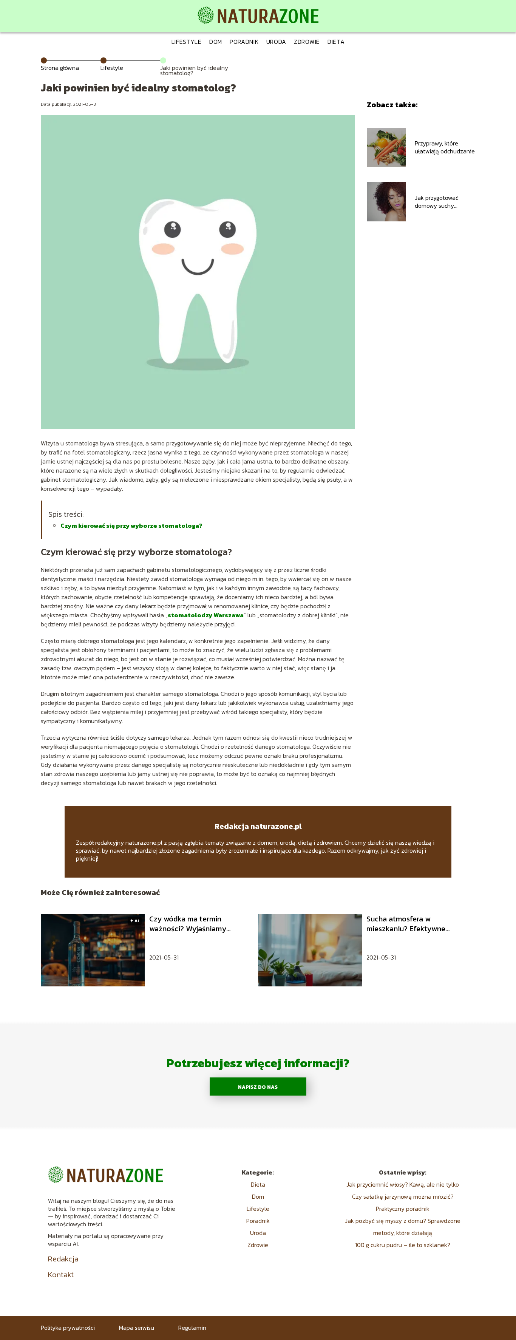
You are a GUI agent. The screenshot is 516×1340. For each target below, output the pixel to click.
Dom (215, 41)
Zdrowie (307, 41)
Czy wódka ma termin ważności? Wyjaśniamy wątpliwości (187, 924)
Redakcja (63, 1259)
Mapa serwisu (136, 1327)
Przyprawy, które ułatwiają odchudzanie (445, 147)
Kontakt (61, 1275)
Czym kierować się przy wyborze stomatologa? (131, 525)
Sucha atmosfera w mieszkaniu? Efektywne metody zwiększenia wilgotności (405, 924)
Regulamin (192, 1327)
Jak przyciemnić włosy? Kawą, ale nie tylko (402, 1184)
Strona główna (60, 67)
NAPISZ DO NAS (258, 1087)
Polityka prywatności (68, 1327)
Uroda (276, 41)
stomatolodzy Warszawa (206, 615)
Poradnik (244, 41)
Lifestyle (186, 41)
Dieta (336, 41)
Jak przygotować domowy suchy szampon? (437, 202)
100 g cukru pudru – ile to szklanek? (402, 1244)
